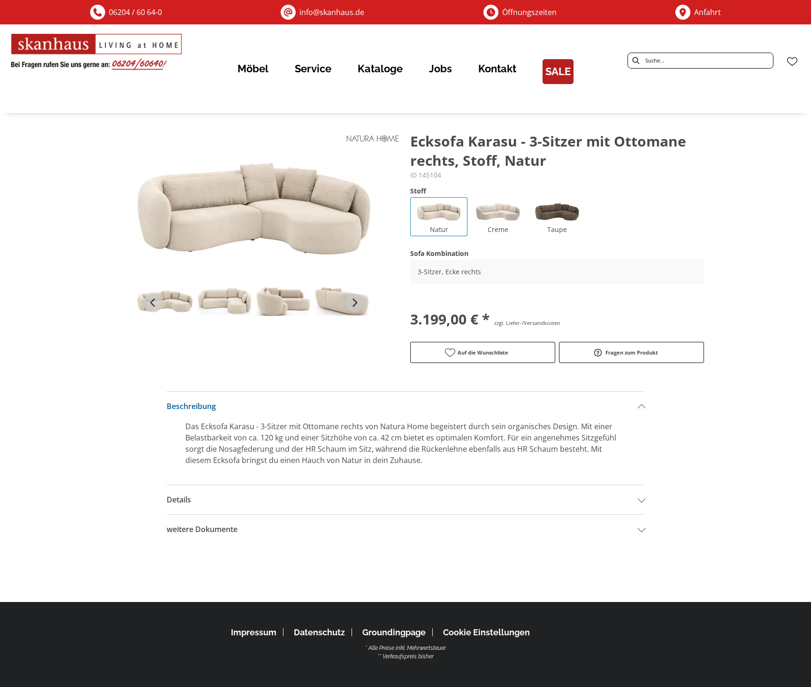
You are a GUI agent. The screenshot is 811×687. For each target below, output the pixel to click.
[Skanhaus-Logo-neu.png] (97, 54)
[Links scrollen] (153, 302)
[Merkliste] (792, 61)
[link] (252, 68)
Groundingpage (394, 632)
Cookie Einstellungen (486, 632)
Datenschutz (319, 632)
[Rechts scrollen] (354, 302)
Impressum (253, 632)
